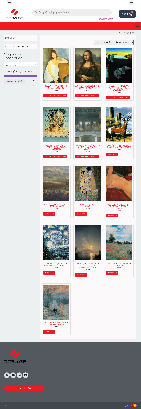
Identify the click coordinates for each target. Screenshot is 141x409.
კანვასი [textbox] (19, 65)
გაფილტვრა (14, 81)
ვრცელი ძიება (106, 19)
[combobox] (20, 64)
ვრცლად (112, 154)
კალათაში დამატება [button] (55, 95)
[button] (9, 2)
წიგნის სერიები (15, 46)
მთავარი (122, 33)
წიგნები (10, 38)
